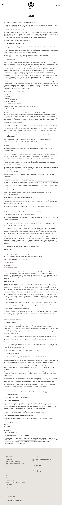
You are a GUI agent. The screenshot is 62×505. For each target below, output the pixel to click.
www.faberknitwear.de (14, 105)
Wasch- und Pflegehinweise (13, 461)
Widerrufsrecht (10, 480)
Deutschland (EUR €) (10, 496)
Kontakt (8, 478)
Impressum (9, 487)
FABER (10, 500)
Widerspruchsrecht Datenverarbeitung (15, 482)
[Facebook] (33, 471)
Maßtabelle (9, 459)
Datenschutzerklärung (10, 141)
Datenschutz (9, 484)
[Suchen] (55, 5)
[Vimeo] (40, 471)
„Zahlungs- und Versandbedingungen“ (46, 180)
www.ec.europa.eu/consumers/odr (27, 440)
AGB (7, 475)
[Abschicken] (55, 465)
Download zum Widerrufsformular (13, 319)
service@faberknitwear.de (14, 103)
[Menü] (2, 5)
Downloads (9, 466)
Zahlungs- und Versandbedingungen (15, 463)
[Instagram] (37, 471)
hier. (46, 391)
